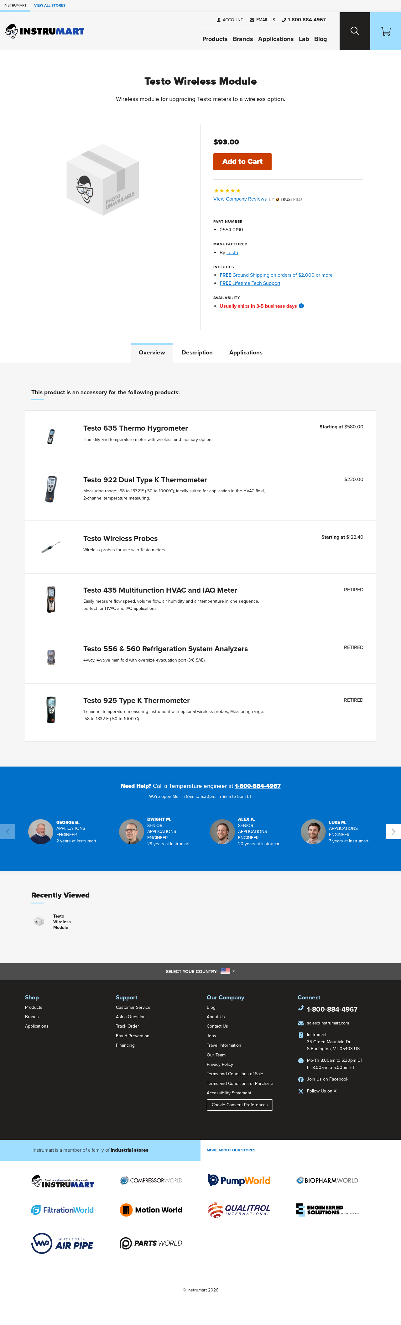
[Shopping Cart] (385, 31)
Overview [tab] (152, 352)
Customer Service (133, 1007)
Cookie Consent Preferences (240, 1105)
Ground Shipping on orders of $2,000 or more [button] (276, 275)
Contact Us (217, 1026)
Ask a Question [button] (131, 1016)
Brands (243, 39)
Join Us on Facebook (327, 1079)
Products (215, 39)
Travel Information (224, 1045)
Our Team (216, 1055)
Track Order (127, 1026)
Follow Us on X (321, 1091)
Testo (232, 252)
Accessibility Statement (229, 1093)
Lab (304, 39)
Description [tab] (197, 352)
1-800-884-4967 (258, 786)
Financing (125, 1045)
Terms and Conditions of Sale (235, 1073)
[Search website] (355, 31)
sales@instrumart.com (328, 1023)
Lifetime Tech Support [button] (250, 283)
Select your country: (200, 971)
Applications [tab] (246, 352)
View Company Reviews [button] (254, 199)
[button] (262, 20)
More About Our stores (231, 1150)
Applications (276, 39)
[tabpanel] (200, 565)
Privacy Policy (220, 1064)
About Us (216, 1016)
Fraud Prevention (132, 1036)
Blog (320, 39)
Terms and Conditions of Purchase (240, 1083)
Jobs (211, 1036)
